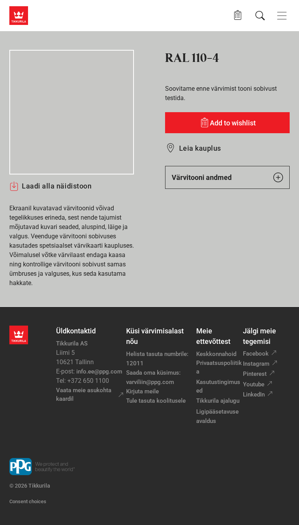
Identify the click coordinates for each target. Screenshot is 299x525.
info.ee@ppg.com (99, 371)
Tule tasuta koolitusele (156, 400)
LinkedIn (254, 394)
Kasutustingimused (218, 387)
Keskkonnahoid (216, 354)
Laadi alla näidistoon (56, 186)
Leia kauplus (200, 148)
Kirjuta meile (142, 391)
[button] (237, 15)
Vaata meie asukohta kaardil (83, 395)
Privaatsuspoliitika (219, 367)
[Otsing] (260, 15)
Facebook (256, 353)
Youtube (253, 384)
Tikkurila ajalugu (217, 400)
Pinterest (255, 373)
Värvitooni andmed (202, 177)
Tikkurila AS (72, 343)
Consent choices (27, 501)
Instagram (256, 363)
